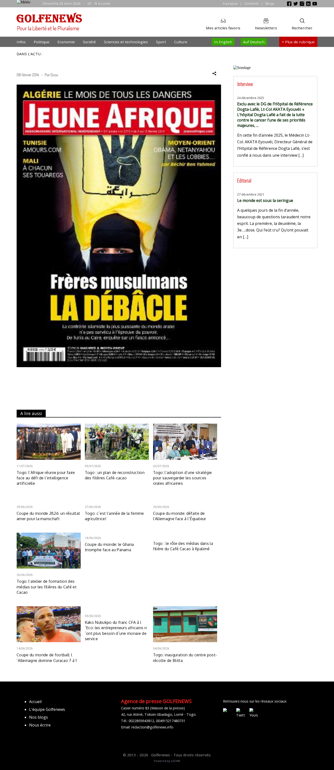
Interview (245, 84)
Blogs (269, 3)
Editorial (244, 180)
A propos (230, 3)
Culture (180, 41)
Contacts (251, 3)
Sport (161, 41)
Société (89, 41)
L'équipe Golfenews (47, 709)
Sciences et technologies (126, 41)
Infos (21, 41)
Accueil (35, 701)
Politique (41, 41)
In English (223, 41)
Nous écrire (40, 725)
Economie (66, 41)
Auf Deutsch (254, 41)
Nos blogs (38, 717)
